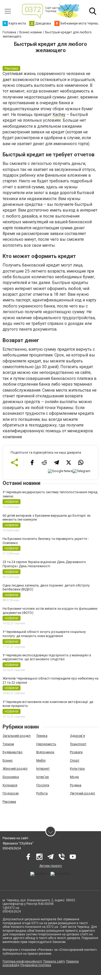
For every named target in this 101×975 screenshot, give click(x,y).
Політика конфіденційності (22, 961)
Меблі (41, 760)
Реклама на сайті (15, 838)
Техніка (41, 736)
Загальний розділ (17, 736)
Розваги (76, 752)
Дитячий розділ (82, 793)
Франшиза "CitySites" (18, 843)
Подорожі (11, 793)
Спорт (75, 760)
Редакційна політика (35, 965)
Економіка (11, 777)
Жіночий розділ (15, 768)
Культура (77, 768)
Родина (75, 785)
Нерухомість (46, 744)
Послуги (42, 785)
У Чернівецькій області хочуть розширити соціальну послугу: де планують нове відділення (44, 634)
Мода (74, 777)
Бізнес (8, 760)
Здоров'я (77, 736)
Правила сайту (54, 961)
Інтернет (43, 768)
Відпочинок (45, 752)
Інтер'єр (42, 777)
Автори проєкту (50, 866)
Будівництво (13, 752)
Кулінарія (10, 785)
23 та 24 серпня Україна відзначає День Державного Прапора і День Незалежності (44, 564)
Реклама (9, 802)
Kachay (59, 114)
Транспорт (78, 744)
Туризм (8, 744)
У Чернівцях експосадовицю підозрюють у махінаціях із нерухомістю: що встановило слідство (47, 657)
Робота (42, 793)
